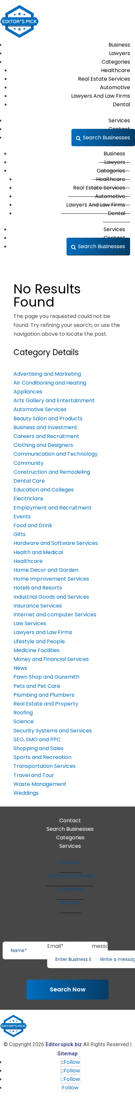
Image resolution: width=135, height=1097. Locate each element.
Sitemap (67, 1053)
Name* (12, 937)
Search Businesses (106, 137)
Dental (121, 104)
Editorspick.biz (64, 1044)
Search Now (68, 989)
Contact (70, 820)
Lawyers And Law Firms (100, 96)
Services (70, 846)
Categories (70, 837)
